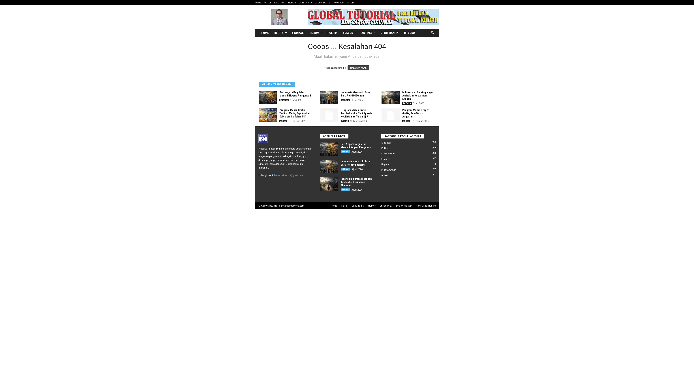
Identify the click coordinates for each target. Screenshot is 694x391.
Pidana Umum (388, 170)
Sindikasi (298, 33)
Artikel (366, 33)
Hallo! (267, 2)
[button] (432, 33)
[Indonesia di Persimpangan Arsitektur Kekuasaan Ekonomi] (391, 97)
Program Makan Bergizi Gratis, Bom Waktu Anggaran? (415, 113)
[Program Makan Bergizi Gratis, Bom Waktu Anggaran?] (391, 115)
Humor (292, 2)
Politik (332, 33)
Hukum (314, 33)
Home (258, 2)
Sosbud (348, 33)
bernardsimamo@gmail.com (288, 175)
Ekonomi (386, 159)
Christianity (305, 2)
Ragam (385, 164)
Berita (279, 33)
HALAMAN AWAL (358, 68)
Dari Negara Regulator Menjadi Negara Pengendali (295, 94)
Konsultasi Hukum (344, 2)
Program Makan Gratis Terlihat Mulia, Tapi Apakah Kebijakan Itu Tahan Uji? (294, 113)
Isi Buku (409, 33)
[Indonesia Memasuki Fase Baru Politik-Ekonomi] (329, 97)
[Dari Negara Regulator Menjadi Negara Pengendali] (268, 97)
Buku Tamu (279, 2)
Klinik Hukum (388, 153)
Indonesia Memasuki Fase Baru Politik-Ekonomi (355, 94)
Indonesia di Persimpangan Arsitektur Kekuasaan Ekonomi (417, 95)
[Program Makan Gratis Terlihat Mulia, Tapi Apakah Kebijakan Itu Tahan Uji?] (268, 115)
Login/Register (323, 2)
